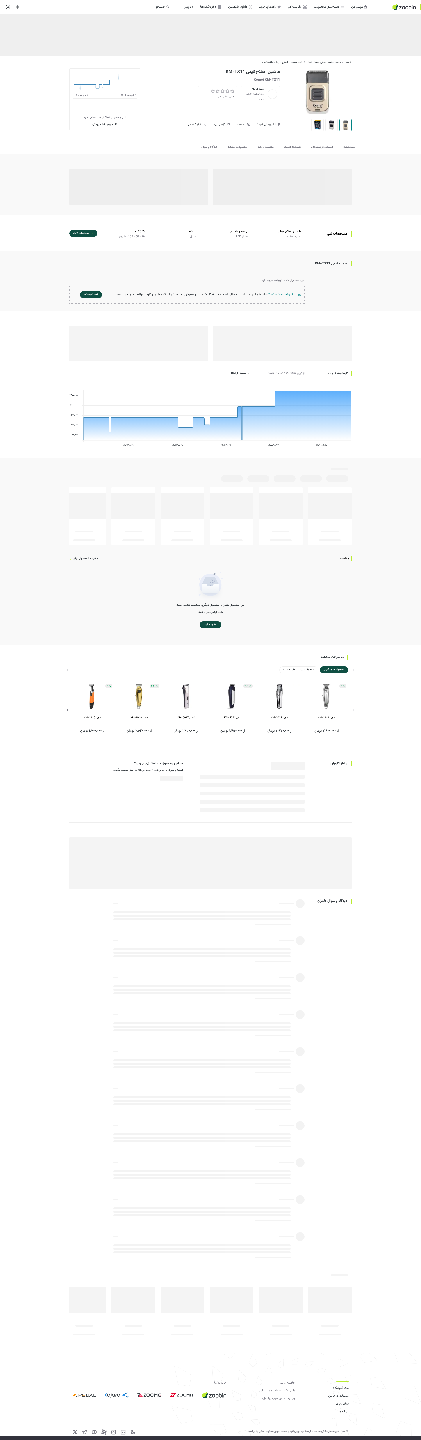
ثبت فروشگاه (341, 1388)
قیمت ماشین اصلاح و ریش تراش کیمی (282, 62)
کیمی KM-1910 (92, 718)
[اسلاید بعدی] (67, 710)
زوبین (348, 62)
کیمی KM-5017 (186, 718)
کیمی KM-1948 (139, 718)
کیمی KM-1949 (326, 718)
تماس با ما (342, 1404)
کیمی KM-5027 (279, 718)
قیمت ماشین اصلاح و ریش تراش (324, 62)
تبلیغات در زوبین (338, 1396)
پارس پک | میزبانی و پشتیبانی (277, 1390)
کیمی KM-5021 (232, 718)
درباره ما (344, 1412)
